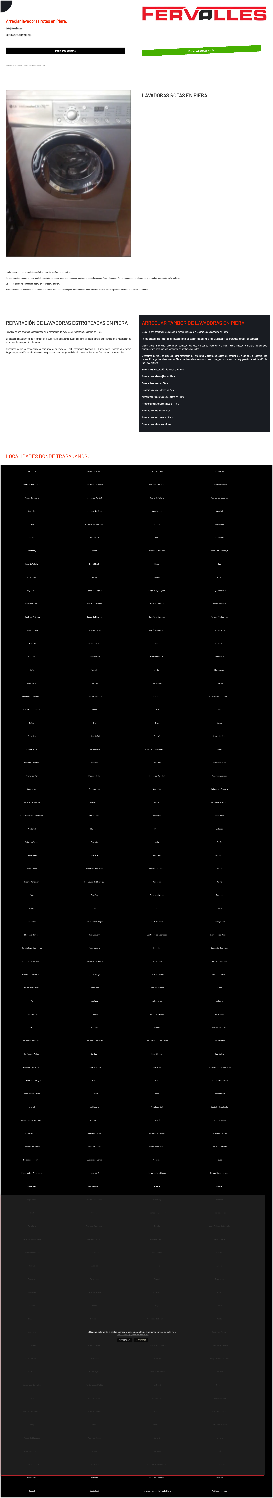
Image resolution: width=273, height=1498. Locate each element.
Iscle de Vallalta (31, 564)
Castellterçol (157, 511)
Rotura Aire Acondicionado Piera (157, 1491)
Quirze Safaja (94, 974)
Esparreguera (94, 656)
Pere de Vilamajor (94, 471)
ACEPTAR (140, 1340)
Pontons (94, 762)
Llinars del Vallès (219, 1027)
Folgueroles (32, 868)
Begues (219, 895)
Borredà (94, 842)
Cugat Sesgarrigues (156, 590)
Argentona (156, 762)
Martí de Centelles (157, 484)
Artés (94, 577)
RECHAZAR (124, 1340)
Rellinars (219, 1477)
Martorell (32, 829)
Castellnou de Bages (94, 921)
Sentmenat (219, 656)
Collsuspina (219, 524)
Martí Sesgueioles (156, 630)
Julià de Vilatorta (94, 1186)
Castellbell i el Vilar (219, 1133)
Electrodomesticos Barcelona (14, 65)
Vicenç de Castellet (157, 776)
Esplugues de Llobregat (94, 882)
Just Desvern (94, 935)
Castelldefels (219, 1093)
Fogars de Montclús (94, 868)
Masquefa (157, 815)
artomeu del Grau (94, 511)
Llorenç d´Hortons (31, 935)
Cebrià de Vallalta (157, 498)
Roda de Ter (32, 577)
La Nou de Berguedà (94, 961)
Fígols (219, 868)
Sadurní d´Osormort (219, 948)
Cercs (219, 723)
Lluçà (219, 908)
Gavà (157, 1080)
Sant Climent (156, 1054)
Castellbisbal (94, 749)
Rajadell (32, 1491)
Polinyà (157, 736)
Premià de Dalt (157, 1107)
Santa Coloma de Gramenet (219, 1067)
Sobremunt (32, 1186)
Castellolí (219, 511)
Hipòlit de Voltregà (32, 617)
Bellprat (219, 829)
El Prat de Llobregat (31, 709)
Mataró (157, 1120)
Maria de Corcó (94, 1067)
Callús (219, 842)
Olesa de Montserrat (219, 1080)
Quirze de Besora (219, 974)
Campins (157, 789)
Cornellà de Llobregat (32, 1080)
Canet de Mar (94, 789)
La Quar (94, 1054)
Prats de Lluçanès (31, 762)
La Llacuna (94, 1107)
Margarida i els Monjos (157, 1173)
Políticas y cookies (219, 1491)
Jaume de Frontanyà (219, 550)
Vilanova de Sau (157, 603)
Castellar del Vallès (32, 1146)
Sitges (94, 709)
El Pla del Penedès (94, 696)
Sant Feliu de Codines (219, 935)
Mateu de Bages (94, 630)
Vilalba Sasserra (219, 603)
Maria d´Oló (94, 1173)
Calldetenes (32, 855)
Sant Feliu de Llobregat (157, 935)
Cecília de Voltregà (94, 603)
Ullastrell (157, 1067)
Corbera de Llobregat (94, 524)
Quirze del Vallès (157, 974)
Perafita (94, 895)
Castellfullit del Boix (219, 1107)
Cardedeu (157, 1186)
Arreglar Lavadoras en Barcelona (32, 65)
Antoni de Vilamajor (219, 802)
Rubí (219, 564)
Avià (157, 842)
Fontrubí (94, 670)
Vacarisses (219, 1014)
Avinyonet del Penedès (31, 696)
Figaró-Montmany (31, 882)
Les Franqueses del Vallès (157, 1040)
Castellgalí (94, 1491)
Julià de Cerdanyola (32, 802)
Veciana (94, 1001)
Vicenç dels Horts (219, 484)
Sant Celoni (219, 1054)
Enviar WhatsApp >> (199, 50)
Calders (157, 577)
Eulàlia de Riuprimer (31, 1160)
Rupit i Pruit (94, 564)
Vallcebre (94, 1014)
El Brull (32, 1107)
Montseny (32, 550)
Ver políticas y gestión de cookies (132, 1334)
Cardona (156, 1160)
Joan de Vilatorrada (157, 550)
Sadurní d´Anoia (31, 603)
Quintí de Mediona (31, 987)
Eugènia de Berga (94, 1160)
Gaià (32, 670)
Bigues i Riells (94, 776)
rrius (32, 524)
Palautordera (94, 948)
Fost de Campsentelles (31, 974)
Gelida (94, 1080)
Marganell (94, 829)
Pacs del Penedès (156, 1477)
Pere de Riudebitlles (219, 617)
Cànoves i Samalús (219, 776)
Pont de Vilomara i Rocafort (156, 749)
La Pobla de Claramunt (31, 961)
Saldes (157, 1027)
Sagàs (156, 908)
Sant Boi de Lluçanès (219, 498)
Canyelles (219, 643)
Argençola (32, 921)
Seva (157, 709)
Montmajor (31, 683)
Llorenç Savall (219, 921)
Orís (94, 723)
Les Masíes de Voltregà (31, 1040)
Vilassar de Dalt (31, 1133)
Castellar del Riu (94, 1146)
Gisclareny (156, 855)
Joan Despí (94, 802)
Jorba (156, 670)
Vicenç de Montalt (94, 498)
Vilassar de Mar (94, 643)
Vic (31, 1001)
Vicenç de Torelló (32, 498)
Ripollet (157, 802)
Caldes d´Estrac (94, 537)
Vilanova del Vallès (157, 1133)
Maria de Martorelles (31, 1067)
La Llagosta (157, 961)
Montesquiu (157, 683)
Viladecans (31, 1477)
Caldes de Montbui (94, 617)
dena (157, 1093)
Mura (157, 537)
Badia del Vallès (219, 1120)
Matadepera (94, 815)
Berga (156, 829)
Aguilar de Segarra (94, 590)
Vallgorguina (32, 1014)
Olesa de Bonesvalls (32, 1093)
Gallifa (31, 908)
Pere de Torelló (156, 471)
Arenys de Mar (32, 776)
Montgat (94, 683)
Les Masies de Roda (94, 1040)
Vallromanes (157, 1001)
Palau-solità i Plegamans (31, 1173)
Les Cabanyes (219, 1040)
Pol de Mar (94, 987)
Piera (32, 895)
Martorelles (219, 815)
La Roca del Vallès (31, 1054)
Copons (157, 524)
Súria (32, 1027)
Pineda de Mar (32, 749)
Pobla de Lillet (219, 736)
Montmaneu (219, 670)
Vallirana (219, 1001)
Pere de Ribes (32, 630)
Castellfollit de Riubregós (31, 1120)
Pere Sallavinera (157, 987)
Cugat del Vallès (219, 590)
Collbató (31, 656)
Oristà (31, 723)
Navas (219, 1160)
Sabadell (156, 948)
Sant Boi (31, 511)
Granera (94, 855)
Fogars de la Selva (156, 868)
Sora (94, 908)
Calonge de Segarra (219, 789)
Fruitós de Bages (219, 961)
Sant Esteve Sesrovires (32, 948)
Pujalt (219, 749)
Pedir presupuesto (65, 50)
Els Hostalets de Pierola (219, 696)
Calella (94, 550)
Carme (219, 882)
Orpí (219, 709)
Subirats (94, 1027)
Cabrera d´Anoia (31, 842)
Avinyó (32, 537)
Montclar (219, 683)
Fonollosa (219, 855)
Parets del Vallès (157, 895)
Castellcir (94, 1120)
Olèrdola (94, 1093)
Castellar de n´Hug (157, 1146)
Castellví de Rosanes (32, 484)
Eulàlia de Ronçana (219, 1146)
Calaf (219, 577)
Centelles (32, 736)
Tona (157, 643)
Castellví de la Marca (94, 484)
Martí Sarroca (219, 630)
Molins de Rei (94, 736)
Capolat (219, 1186)
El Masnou (157, 696)
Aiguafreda (31, 590)
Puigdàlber (219, 471)
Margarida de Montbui (219, 1173)
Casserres (157, 882)
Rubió (156, 564)
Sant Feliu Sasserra (157, 617)
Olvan (157, 723)
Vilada (219, 987)
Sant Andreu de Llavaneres (31, 815)
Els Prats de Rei (157, 656)
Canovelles (31, 789)
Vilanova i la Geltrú (94, 1133)
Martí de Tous (31, 643)
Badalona (94, 1477)
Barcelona (32, 471)
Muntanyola (219, 537)
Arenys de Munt (219, 762)
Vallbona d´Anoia (157, 1014)
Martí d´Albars (157, 921)
